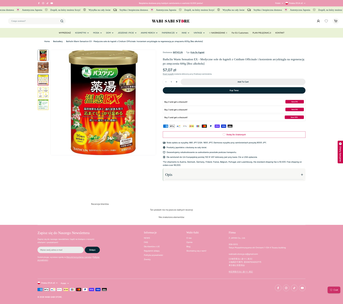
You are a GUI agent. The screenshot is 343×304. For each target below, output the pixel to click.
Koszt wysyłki (168, 74)
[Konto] (318, 21)
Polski (278, 3)
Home (47, 41)
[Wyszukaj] (62, 21)
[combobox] (37, 21)
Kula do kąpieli (197, 52)
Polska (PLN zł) (296, 3)
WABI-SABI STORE (53, 297)
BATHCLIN (178, 52)
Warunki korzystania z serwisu (79, 257)
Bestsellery (58, 41)
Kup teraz (234, 90)
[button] (340, 152)
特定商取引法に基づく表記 (241, 272)
